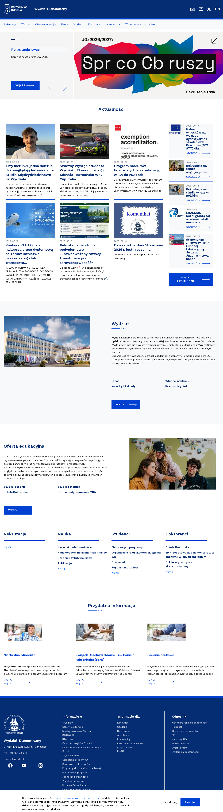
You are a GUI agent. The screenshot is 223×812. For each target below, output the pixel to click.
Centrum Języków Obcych (77, 743)
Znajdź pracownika (73, 781)
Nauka (64, 534)
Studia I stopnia (14, 486)
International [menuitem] (113, 24)
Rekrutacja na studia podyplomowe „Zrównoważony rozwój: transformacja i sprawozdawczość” (80, 254)
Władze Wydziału (177, 381)
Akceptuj (190, 802)
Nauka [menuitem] (64, 24)
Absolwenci (123, 735)
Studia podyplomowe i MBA (77, 492)
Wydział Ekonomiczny (50, 9)
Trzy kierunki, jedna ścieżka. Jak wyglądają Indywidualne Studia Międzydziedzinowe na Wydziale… (30, 172)
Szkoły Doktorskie (72, 726)
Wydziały (67, 722)
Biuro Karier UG (180, 743)
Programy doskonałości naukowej (81, 768)
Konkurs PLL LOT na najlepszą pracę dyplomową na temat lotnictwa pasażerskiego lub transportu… (29, 254)
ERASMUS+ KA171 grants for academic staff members (198, 217)
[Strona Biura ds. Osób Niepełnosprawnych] (209, 8)
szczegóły (193, 153)
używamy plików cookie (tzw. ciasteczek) (76, 798)
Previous (51, 87)
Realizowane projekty (74, 772)
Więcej (20, 85)
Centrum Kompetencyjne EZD (79, 789)
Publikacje (65, 563)
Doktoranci (177, 534)
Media (120, 750)
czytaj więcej (8, 681)
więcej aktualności (186, 279)
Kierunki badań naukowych (76, 547)
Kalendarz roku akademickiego (189, 722)
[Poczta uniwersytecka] (201, 8)
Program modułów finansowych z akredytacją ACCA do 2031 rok (137, 170)
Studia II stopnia (69, 486)
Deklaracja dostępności (185, 751)
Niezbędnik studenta (19, 655)
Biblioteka (68, 739)
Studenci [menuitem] (78, 24)
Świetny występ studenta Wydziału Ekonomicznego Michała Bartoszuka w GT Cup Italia (82, 172)
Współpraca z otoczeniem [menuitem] (140, 24)
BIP (173, 735)
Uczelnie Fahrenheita (74, 785)
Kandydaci (123, 722)
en (217, 8)
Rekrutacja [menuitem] (10, 24)
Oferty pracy (179, 747)
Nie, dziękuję (171, 802)
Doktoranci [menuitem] (94, 24)
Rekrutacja (15, 534)
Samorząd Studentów (75, 759)
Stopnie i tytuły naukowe (75, 558)
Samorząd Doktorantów (76, 764)
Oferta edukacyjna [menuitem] (45, 24)
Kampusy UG (179, 739)
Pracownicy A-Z (176, 386)
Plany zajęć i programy (127, 547)
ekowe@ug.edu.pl (14, 759)
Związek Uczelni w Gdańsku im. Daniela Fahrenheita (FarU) (105, 657)
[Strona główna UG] (16, 8)
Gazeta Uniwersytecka (185, 731)
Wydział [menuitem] (25, 24)
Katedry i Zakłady (124, 386)
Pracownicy (123, 739)
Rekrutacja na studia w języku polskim (197, 192)
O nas (115, 381)
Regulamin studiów (125, 567)
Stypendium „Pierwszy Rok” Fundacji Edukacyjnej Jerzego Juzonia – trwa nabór (197, 249)
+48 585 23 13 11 (17, 752)
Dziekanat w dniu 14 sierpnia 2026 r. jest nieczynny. (138, 247)
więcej (120, 404)
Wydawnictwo (70, 755)
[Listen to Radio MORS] (192, 8)
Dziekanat (118, 562)
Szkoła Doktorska (16, 492)
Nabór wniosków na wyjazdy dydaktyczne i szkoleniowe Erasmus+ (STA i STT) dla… (198, 138)
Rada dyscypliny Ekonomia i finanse (82, 552)
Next (63, 87)
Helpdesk (177, 726)
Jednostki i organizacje (75, 776)
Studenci (121, 534)
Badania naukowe (160, 655)
